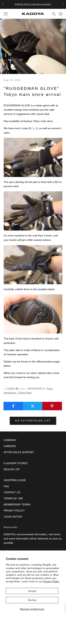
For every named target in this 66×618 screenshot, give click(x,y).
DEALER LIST (12, 469)
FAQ (6, 486)
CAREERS (10, 446)
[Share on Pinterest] (52, 406)
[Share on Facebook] (13, 406)
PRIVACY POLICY (14, 510)
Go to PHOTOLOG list (33, 420)
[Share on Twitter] (32, 406)
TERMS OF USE (13, 498)
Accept (32, 590)
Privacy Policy (51, 581)
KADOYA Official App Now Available (33, 4)
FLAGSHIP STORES (15, 463)
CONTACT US (12, 492)
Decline (32, 599)
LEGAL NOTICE (13, 516)
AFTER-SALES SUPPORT (19, 452)
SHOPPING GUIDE (15, 480)
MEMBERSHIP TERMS (17, 504)
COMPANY (10, 440)
